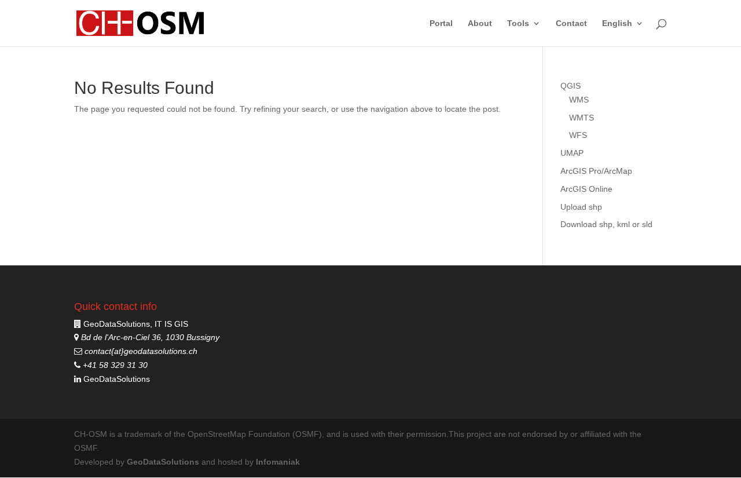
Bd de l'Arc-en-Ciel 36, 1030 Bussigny (149, 337)
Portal (441, 23)
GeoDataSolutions (115, 379)
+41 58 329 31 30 (114, 365)
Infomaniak (278, 461)
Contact (571, 23)
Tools (518, 23)
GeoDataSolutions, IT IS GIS (135, 324)
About (480, 23)
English (617, 23)
